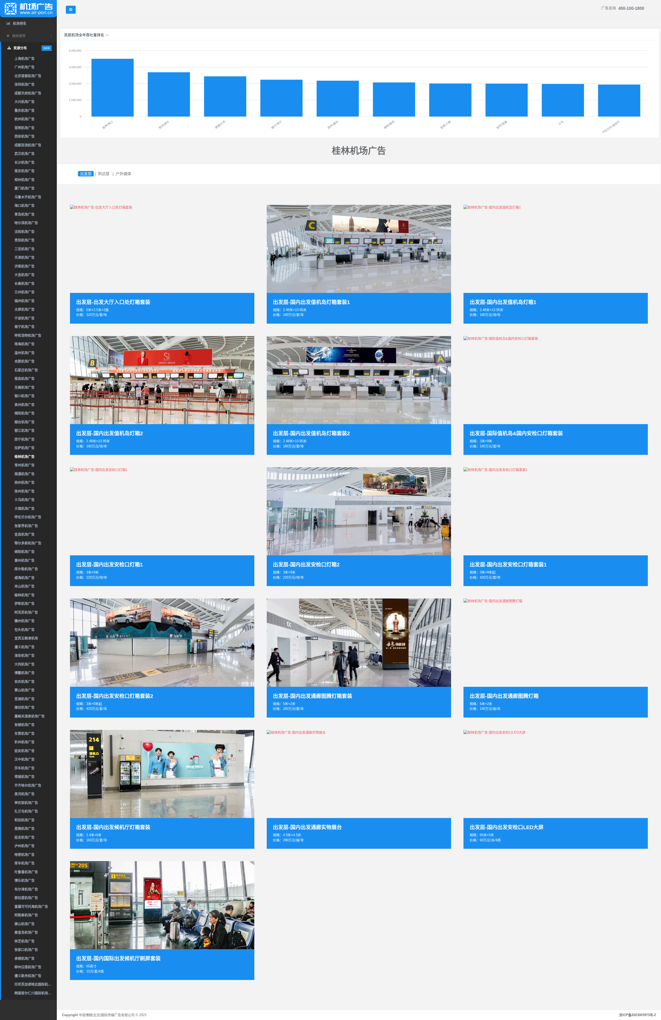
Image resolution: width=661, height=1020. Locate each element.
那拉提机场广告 (26, 898)
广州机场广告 (24, 67)
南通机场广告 (24, 474)
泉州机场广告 (24, 405)
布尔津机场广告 (26, 889)
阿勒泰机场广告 (26, 915)
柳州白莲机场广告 (27, 967)
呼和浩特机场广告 (27, 335)
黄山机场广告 (24, 690)
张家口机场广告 (26, 950)
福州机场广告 (24, 301)
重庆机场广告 (24, 110)
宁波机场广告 (24, 318)
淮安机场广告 (24, 655)
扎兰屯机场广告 (26, 811)
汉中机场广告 (24, 759)
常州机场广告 (24, 465)
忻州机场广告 (24, 742)
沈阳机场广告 (24, 231)
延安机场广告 (24, 751)
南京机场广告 (24, 171)
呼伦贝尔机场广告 (27, 517)
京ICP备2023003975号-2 (637, 1015)
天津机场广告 (24, 257)
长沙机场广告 (24, 162)
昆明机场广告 (24, 128)
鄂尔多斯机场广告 (27, 543)
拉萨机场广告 (24, 448)
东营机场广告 (24, 733)
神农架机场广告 (26, 803)
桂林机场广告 (24, 456)
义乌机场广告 (24, 500)
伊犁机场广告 (24, 603)
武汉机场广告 (24, 153)
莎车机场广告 (24, 768)
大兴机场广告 (24, 102)
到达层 (103, 174)
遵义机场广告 (24, 647)
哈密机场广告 (24, 855)
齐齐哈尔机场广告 (27, 785)
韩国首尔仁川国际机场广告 (34, 993)
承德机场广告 (24, 958)
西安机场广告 (24, 136)
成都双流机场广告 (27, 145)
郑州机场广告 (24, 180)
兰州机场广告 (24, 292)
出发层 (86, 174)
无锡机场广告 (24, 387)
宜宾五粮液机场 (26, 638)
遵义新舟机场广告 (27, 976)
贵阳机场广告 (24, 240)
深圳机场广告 (24, 84)
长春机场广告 (24, 283)
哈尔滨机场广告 (26, 223)
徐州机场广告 (24, 491)
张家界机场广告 (26, 526)
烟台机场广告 (24, 422)
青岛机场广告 (24, 214)
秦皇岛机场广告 (26, 932)
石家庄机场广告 (26, 370)
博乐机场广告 (24, 880)
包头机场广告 (24, 630)
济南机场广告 (24, 266)
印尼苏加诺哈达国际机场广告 (35, 984)
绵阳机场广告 (24, 552)
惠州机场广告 (24, 560)
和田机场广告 (24, 820)
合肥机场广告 (24, 361)
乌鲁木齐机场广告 (27, 197)
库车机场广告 (24, 863)
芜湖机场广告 (24, 699)
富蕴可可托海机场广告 (31, 906)
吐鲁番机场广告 (26, 872)
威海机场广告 (24, 578)
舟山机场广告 (24, 586)
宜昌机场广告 (24, 534)
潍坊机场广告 (24, 707)
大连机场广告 (24, 275)
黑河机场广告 (24, 794)
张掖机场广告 (24, 725)
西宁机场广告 (24, 439)
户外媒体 (123, 174)
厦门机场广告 (24, 188)
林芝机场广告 (24, 941)
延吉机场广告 (24, 837)
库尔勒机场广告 (26, 569)
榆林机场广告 (24, 595)
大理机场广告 (24, 508)
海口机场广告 (24, 205)
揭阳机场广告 (24, 413)
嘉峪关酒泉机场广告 (29, 716)
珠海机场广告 (24, 344)
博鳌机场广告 (24, 673)
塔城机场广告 (24, 776)
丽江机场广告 (24, 430)
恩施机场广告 (24, 828)
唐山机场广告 (24, 924)
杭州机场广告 (24, 119)
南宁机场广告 (24, 327)
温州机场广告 (24, 353)
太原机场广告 (24, 309)
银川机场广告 (24, 396)
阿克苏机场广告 (26, 612)
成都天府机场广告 (27, 93)
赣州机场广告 (24, 621)
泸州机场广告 (24, 846)
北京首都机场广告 (27, 76)
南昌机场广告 (24, 378)
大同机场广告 (24, 664)
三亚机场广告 (24, 249)
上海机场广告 (24, 58)
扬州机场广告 (24, 482)
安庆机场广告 (24, 681)
